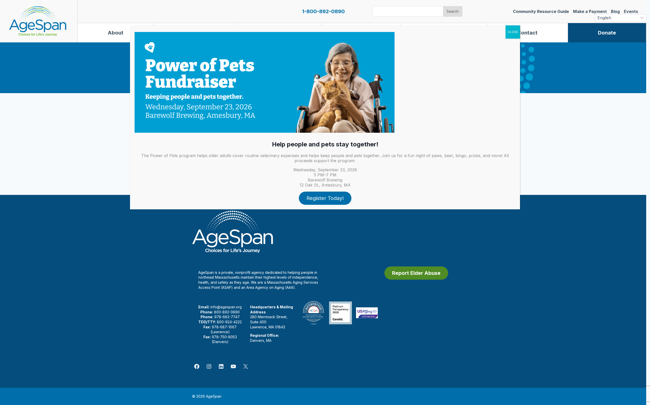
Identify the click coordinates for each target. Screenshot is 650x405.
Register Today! (325, 198)
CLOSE (513, 32)
